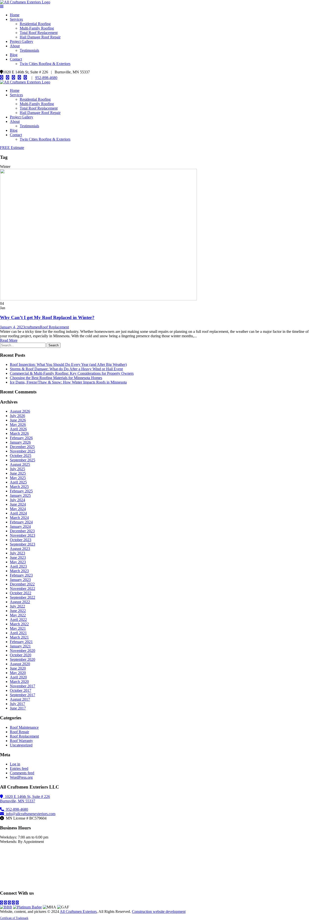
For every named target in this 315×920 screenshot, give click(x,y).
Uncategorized (21, 745)
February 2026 (21, 438)
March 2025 (19, 486)
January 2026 (20, 442)
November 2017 (22, 686)
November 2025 (22, 451)
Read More (8, 340)
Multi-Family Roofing (37, 28)
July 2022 (17, 606)
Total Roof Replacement (39, 33)
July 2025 (17, 469)
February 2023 (21, 575)
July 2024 (17, 500)
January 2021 (20, 646)
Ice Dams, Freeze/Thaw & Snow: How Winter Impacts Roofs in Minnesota (68, 382)
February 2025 (21, 491)
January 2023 (20, 580)
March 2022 (19, 624)
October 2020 (20, 655)
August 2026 (20, 411)
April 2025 (18, 482)
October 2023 (20, 540)
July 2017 (17, 704)
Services (16, 19)
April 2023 (18, 566)
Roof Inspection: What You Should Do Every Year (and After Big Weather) (68, 364)
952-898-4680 (46, 78)
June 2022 (18, 611)
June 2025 (18, 473)
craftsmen (32, 327)
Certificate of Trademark (14, 918)
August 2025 (20, 464)
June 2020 (18, 668)
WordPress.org (21, 777)
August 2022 (20, 602)
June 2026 (18, 420)
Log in (15, 764)
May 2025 (18, 478)
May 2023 (18, 562)
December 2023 (22, 531)
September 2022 (22, 597)
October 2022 (20, 593)
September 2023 (22, 544)
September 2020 (22, 659)
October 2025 (20, 455)
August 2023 (20, 549)
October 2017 (20, 690)
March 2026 (19, 433)
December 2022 (22, 584)
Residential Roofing (35, 24)
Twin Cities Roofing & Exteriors (45, 64)
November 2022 (22, 588)
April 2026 (18, 429)
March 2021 (19, 637)
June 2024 (18, 504)
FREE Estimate (12, 147)
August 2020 (20, 664)
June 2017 (18, 708)
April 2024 (18, 513)
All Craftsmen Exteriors (78, 911)
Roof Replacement (54, 327)
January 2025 (20, 495)
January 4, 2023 (12, 327)
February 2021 (21, 642)
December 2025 (22, 447)
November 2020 (22, 650)
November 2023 (22, 535)
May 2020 (18, 673)
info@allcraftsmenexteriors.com (29, 814)
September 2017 (22, 695)
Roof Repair (19, 732)
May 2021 (18, 628)
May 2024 (18, 509)
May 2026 (18, 424)
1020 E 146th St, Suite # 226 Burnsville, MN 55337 (25, 798)
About (15, 46)
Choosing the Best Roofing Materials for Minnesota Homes (56, 378)
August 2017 (20, 699)
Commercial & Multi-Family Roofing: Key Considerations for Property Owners (72, 373)
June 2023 (18, 557)
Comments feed (22, 773)
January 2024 (20, 526)
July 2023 (17, 553)
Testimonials (29, 50)
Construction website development (159, 911)
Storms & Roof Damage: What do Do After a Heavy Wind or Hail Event (66, 369)
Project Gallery (21, 41)
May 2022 (18, 615)
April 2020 (18, 677)
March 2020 (19, 681)
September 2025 (22, 460)
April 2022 (18, 619)
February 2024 (21, 522)
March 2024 (19, 518)
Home (14, 15)
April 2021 (18, 633)
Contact (16, 59)
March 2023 (19, 571)
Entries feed (19, 768)
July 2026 (17, 416)
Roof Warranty (21, 741)
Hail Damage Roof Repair (40, 37)
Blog (13, 55)
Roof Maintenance (24, 727)
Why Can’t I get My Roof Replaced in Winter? (47, 317)
